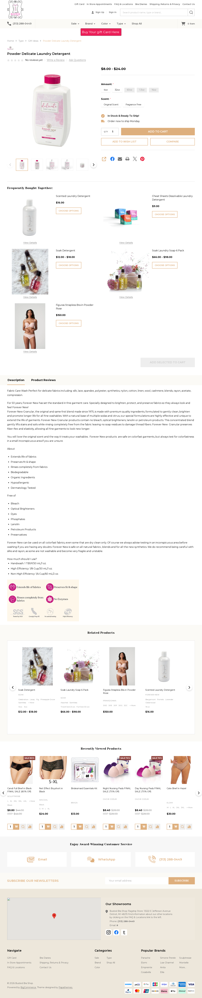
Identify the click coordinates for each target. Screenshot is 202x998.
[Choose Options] (16, 827)
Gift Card (79, 4)
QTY (106, 132)
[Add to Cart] (80, 827)
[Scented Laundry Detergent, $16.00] (122, 666)
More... (182, 967)
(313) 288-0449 (126, 921)
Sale (74, 23)
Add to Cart (158, 131)
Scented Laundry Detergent (73, 196)
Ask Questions (77, 60)
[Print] (127, 159)
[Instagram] (109, 932)
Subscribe (181, 880)
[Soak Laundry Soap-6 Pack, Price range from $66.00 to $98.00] (37, 666)
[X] (135, 159)
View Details (30, 242)
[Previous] (13, 687)
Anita (163, 967)
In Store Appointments (99, 4)
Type (120, 23)
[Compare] (30, 827)
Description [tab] (16, 380)
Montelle (184, 962)
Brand (89, 23)
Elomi (170, 803)
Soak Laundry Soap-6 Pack (168, 250)
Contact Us (188, 4)
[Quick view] (53, 725)
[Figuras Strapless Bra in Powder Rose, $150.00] (80, 666)
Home (10, 41)
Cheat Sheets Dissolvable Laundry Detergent (172, 198)
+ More (90, 705)
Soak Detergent (65, 250)
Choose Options (69, 210)
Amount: (107, 84)
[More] (78, 24)
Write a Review (56, 60)
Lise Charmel (167, 962)
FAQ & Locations (123, 4)
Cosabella (146, 972)
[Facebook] (112, 159)
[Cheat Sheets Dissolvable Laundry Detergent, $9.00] (164, 666)
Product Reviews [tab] (43, 380)
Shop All (137, 23)
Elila (162, 972)
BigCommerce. (28, 987)
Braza (74, 803)
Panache (145, 958)
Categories (103, 950)
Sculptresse (13, 796)
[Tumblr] (124, 932)
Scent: (106, 99)
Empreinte (146, 967)
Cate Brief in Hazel (176, 788)
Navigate (14, 950)
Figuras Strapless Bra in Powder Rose (74, 307)
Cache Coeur (110, 799)
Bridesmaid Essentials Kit (84, 788)
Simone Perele (168, 958)
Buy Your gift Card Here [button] (101, 32)
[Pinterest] (142, 159)
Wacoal (43, 800)
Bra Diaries (141, 4)
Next (94, 165)
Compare (172, 141)
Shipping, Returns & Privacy (165, 4)
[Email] (120, 159)
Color (104, 23)
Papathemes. (66, 987)
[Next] (189, 687)
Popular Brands (153, 950)
